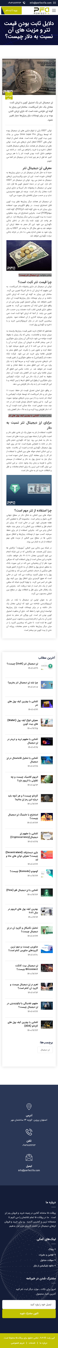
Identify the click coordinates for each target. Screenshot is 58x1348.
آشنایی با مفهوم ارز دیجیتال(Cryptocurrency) (24, 835)
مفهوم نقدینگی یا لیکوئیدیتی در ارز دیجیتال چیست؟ (22, 1005)
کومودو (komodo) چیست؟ (24, 871)
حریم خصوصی (17, 1343)
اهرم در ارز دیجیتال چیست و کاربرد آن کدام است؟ (24, 986)
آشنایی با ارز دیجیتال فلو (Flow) (22, 890)
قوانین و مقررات (46, 1255)
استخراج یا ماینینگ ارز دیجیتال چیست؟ (23, 816)
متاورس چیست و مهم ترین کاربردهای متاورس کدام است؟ (23, 948)
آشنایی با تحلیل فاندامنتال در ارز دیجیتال (22, 760)
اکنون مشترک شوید (29, 1313)
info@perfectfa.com (40, 3)
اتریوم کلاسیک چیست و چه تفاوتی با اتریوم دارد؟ (24, 778)
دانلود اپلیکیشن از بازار (44, 1266)
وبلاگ (51, 1249)
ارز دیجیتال (45, 1049)
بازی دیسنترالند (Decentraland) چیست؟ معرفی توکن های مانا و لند (22, 856)
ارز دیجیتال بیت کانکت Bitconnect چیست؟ (26, 967)
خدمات (32, 1343)
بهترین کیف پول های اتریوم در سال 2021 (23, 911)
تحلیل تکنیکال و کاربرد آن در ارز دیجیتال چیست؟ (22, 929)
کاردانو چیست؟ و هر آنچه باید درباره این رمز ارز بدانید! (23, 797)
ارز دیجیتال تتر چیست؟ (29, 275)
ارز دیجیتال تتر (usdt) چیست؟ (22, 664)
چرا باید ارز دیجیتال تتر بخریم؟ (23, 682)
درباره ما (43, 1343)
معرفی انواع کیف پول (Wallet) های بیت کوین (22, 722)
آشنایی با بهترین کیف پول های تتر (23, 415)
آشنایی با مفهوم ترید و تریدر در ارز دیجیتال (22, 741)
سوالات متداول (47, 1260)
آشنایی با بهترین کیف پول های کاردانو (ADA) (23, 1024)
